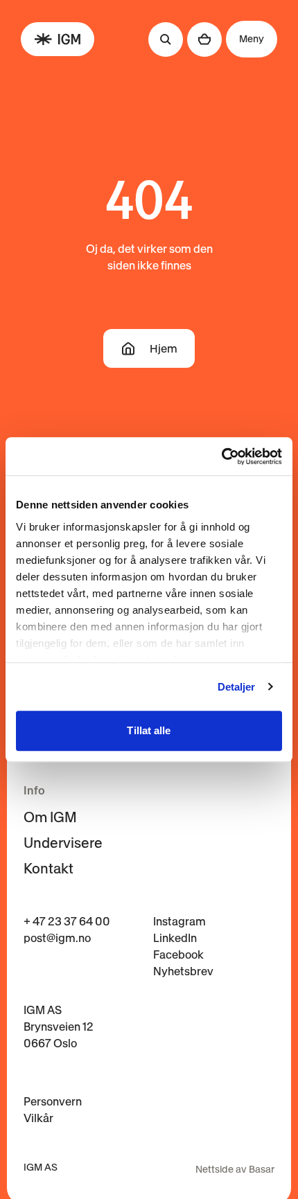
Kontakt (48, 869)
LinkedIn (175, 938)
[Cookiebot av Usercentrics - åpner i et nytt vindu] (221, 456)
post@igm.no (57, 938)
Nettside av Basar (234, 1169)
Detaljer (237, 687)
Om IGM (50, 817)
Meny (251, 39)
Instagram (179, 921)
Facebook (178, 954)
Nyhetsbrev (183, 971)
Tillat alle (148, 730)
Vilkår (38, 1118)
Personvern (53, 1101)
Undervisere (63, 843)
